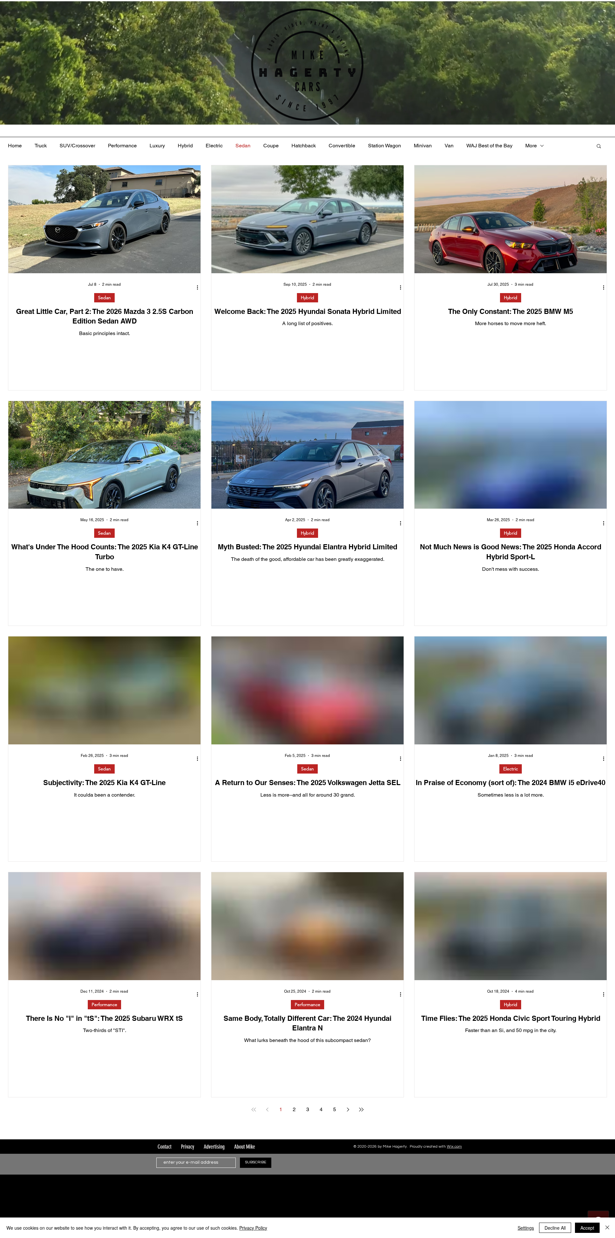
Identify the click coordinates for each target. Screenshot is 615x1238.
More (531, 146)
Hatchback (303, 146)
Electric (214, 146)
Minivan (423, 146)
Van (449, 146)
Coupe (271, 146)
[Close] (607, 1228)
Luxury (157, 146)
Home (15, 146)
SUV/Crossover (77, 146)
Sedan (242, 146)
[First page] (253, 1109)
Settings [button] (526, 1228)
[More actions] (199, 287)
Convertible (342, 146)
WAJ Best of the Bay (489, 146)
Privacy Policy (253, 1228)
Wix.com (454, 1146)
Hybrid (185, 146)
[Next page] (348, 1109)
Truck (41, 146)
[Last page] (361, 1109)
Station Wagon (384, 146)
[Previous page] (267, 1109)
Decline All (555, 1228)
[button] (599, 146)
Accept (587, 1228)
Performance (122, 146)
